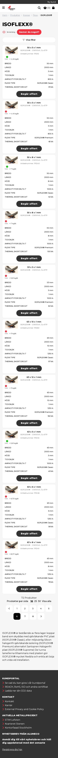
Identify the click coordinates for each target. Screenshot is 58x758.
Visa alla (46, 601)
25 (35, 601)
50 (39, 601)
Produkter (15, 15)
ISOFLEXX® (46, 15)
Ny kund (51, 2)
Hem (4, 15)
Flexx (35, 15)
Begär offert (29, 94)
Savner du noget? (29, 32)
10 (31, 601)
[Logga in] (54, 8)
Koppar (26, 15)
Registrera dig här (12, 749)
